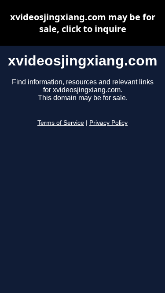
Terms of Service (60, 122)
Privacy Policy (108, 122)
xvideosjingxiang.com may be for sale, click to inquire (82, 23)
